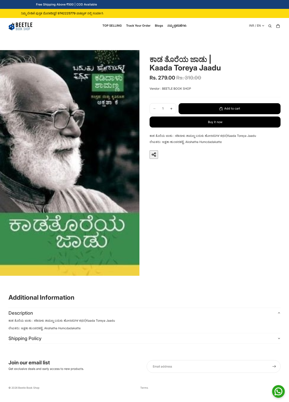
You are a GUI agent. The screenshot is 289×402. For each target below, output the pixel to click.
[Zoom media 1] (69, 163)
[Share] (154, 154)
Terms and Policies (144, 387)
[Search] (270, 25)
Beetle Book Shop (28, 387)
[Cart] (278, 25)
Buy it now (215, 122)
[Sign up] (274, 366)
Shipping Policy (24, 338)
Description (20, 313)
